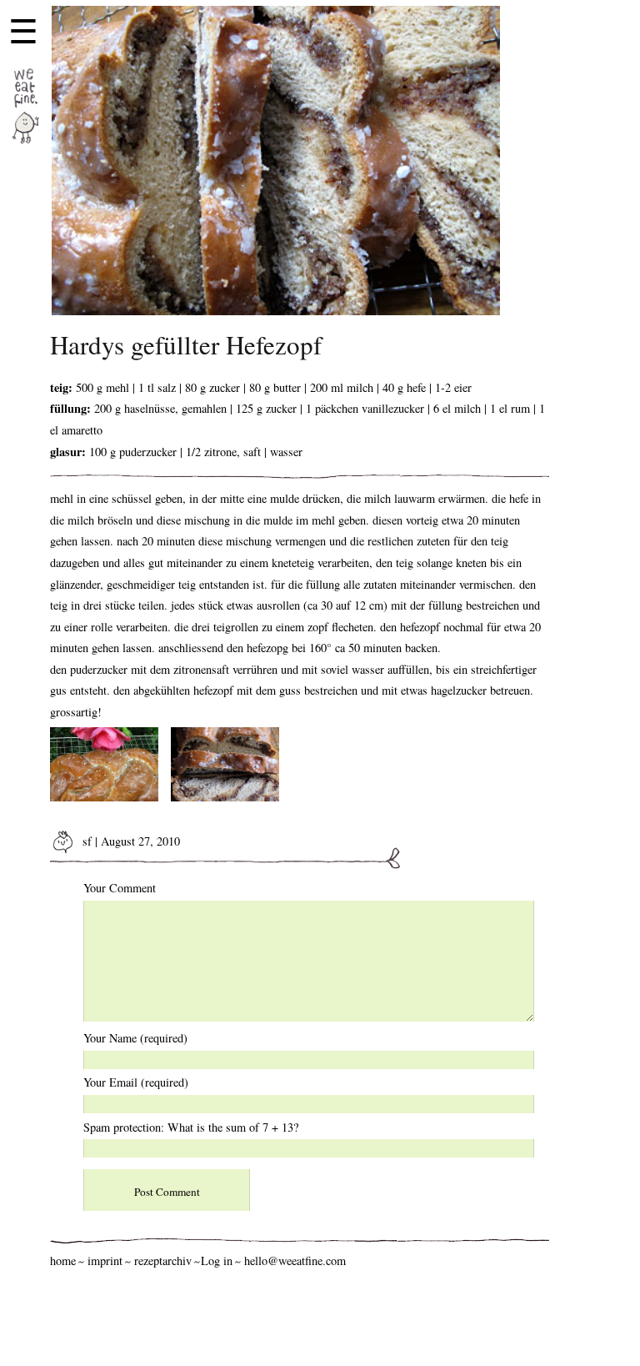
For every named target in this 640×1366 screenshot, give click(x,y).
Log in (216, 1260)
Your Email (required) (135, 1082)
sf (85, 841)
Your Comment (119, 888)
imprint (105, 1260)
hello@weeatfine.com (295, 1260)
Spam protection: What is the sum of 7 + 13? (190, 1127)
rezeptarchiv (163, 1260)
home (63, 1260)
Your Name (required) (135, 1038)
